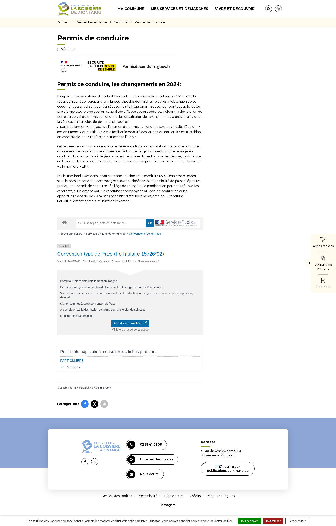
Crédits (195, 496)
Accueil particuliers (71, 233)
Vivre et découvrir (235, 9)
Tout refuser (273, 520)
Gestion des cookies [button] (117, 496)
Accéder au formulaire (129, 323)
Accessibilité (148, 496)
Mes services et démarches (179, 9)
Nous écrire (149, 474)
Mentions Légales (221, 496)
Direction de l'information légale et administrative (85, 387)
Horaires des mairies (156, 459)
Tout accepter (249, 520)
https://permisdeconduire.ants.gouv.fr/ (160, 106)
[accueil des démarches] (64, 222)
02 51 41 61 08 (151, 444)
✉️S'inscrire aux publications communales (227, 468)
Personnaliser (297, 520)
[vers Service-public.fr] (175, 223)
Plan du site (173, 496)
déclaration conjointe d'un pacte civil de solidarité (114, 309)
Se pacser (73, 367)
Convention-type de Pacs (145, 233)
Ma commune (130, 9)
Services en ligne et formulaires (106, 233)
